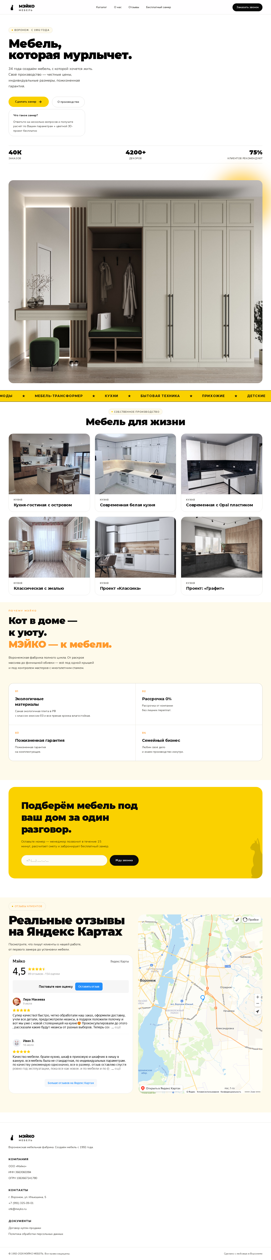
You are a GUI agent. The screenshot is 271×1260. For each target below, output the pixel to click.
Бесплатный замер (158, 7)
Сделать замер (25, 102)
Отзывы (134, 7)
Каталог (101, 7)
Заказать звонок (247, 7)
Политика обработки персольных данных (36, 1234)
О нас (118, 7)
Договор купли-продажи (25, 1228)
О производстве (68, 102)
